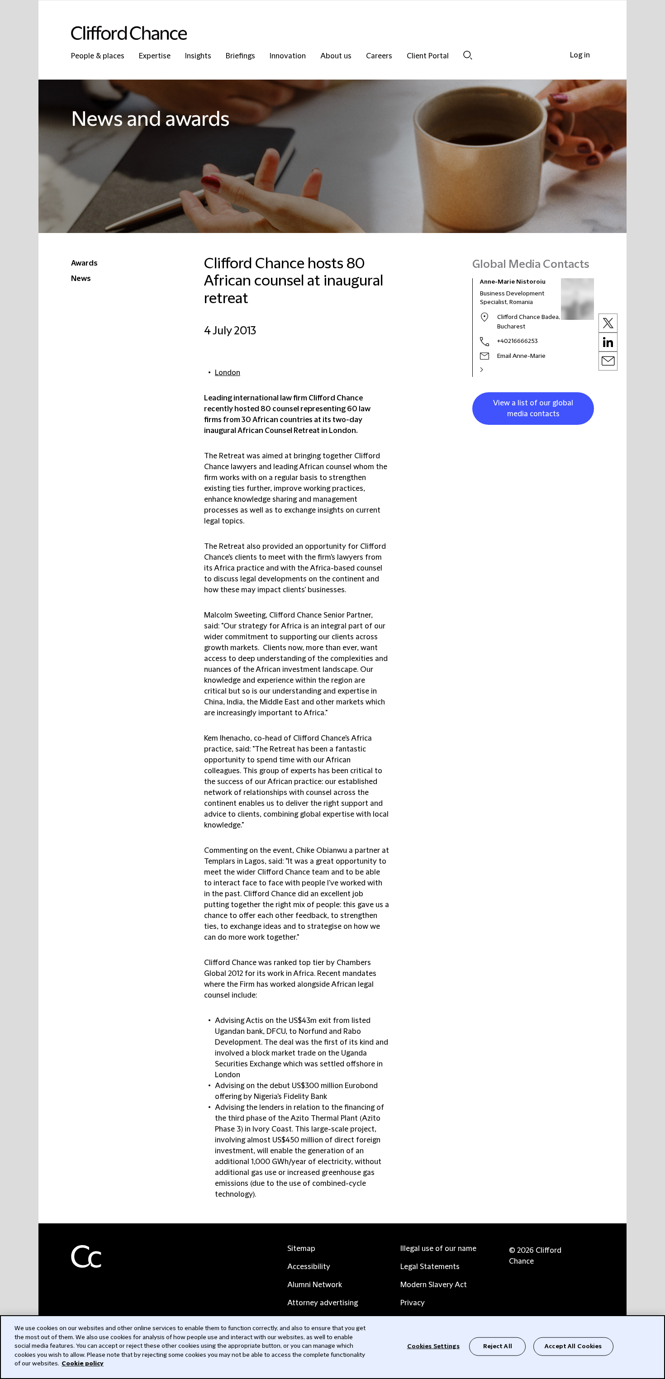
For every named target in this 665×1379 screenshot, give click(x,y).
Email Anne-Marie (521, 356)
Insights (198, 56)
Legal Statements (430, 1267)
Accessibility (308, 1267)
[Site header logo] (314, 33)
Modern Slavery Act (433, 1285)
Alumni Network (314, 1285)
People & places (97, 56)
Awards (84, 263)
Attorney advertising (322, 1303)
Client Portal (428, 56)
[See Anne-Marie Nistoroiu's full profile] (491, 369)
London (227, 373)
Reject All (497, 1346)
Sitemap (301, 1249)
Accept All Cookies (573, 1346)
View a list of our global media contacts (533, 408)
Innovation (288, 56)
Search (467, 55)
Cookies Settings (433, 1346)
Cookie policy (83, 1363)
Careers (379, 56)
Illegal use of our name (438, 1249)
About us (336, 56)
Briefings (240, 56)
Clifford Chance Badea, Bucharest (528, 322)
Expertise (155, 56)
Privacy (412, 1303)
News (81, 279)
